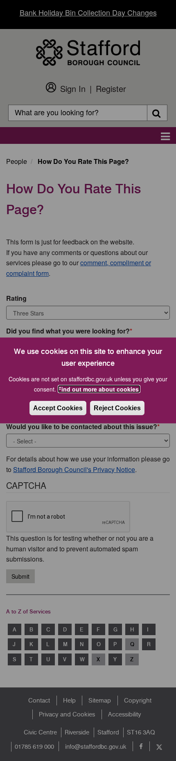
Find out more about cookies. (99, 389)
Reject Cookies (117, 408)
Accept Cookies (58, 408)
